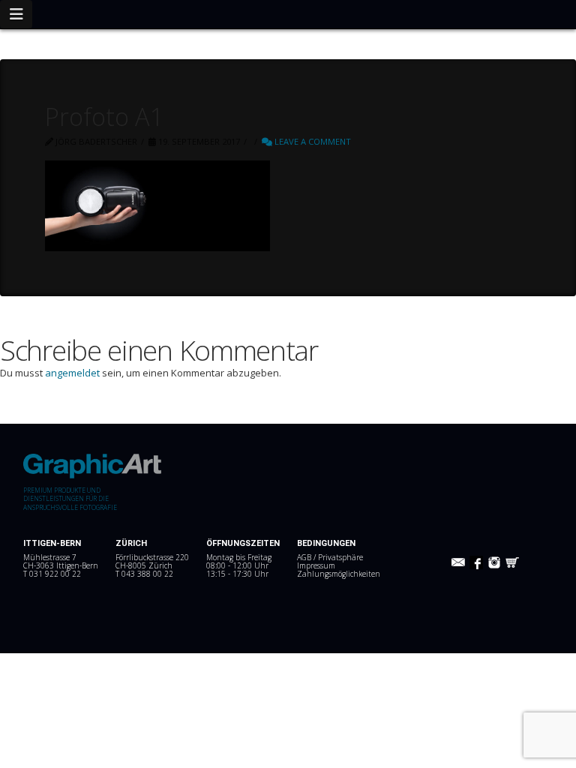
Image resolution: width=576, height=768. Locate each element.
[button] (16, 14)
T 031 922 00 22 (52, 573)
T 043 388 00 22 (144, 573)
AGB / (307, 557)
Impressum (316, 565)
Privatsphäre (340, 557)
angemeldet (72, 373)
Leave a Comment (311, 141)
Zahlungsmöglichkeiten (338, 573)
